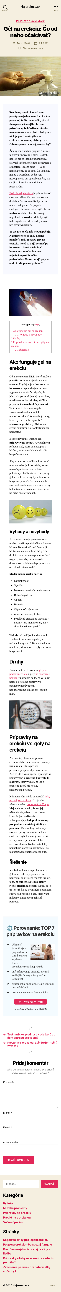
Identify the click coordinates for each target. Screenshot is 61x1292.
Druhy (15, 338)
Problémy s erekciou (17, 1217)
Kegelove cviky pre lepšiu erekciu (25, 1239)
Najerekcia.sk (30, 6)
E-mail (7, 1127)
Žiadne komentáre (33, 48)
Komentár (8, 1082)
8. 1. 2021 (43, 43)
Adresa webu (10, 1142)
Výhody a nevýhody (28, 334)
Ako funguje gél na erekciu (27, 331)
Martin (27, 43)
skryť (36, 324)
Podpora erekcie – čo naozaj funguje (27, 1244)
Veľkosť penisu (13, 1222)
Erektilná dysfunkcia (21, 193)
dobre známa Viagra (38, 804)
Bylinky (8, 1203)
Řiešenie (22, 349)
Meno (7, 1112)
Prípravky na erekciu (30, 20)
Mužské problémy (15, 1208)
